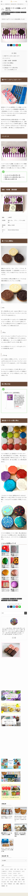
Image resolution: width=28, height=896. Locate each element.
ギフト (19, 873)
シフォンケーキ (4, 875)
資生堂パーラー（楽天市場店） (12, 392)
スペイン (10, 875)
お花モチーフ (17, 12)
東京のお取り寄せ (5, 12)
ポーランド (8, 877)
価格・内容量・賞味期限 (10, 60)
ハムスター (15, 875)
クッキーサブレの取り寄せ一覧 (12, 175)
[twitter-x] (13, 638)
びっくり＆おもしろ (16, 871)
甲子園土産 (10, 883)
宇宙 (8, 881)
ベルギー (3, 877)
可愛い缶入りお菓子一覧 (11, 179)
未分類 (9, 600)
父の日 (5, 883)
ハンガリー (21, 875)
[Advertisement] (14, 674)
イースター (10, 873)
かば (18, 869)
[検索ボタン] (26, 1)
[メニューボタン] (1, 1)
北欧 (19, 879)
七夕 (13, 879)
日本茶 (15, 881)
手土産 (11, 881)
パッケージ (7, 58)
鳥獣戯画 (3, 885)
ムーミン (18, 877)
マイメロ (13, 877)
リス (2, 879)
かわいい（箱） (11, 12)
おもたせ (7, 869)
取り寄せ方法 (7, 65)
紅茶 (14, 883)
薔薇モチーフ (22, 883)
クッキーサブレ (23, 12)
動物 (16, 879)
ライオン (22, 877)
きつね (21, 869)
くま (25, 869)
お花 (15, 869)
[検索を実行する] (25, 613)
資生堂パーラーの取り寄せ (11, 67)
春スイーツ (20, 881)
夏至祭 (23, 879)
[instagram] (15, 638)
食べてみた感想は (8, 63)
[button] (8, 45)
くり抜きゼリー (4, 871)
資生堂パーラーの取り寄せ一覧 (12, 177)
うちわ (3, 869)
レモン (10, 879)
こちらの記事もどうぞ (12, 69)
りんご (23, 871)
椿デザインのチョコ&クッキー (12, 56)
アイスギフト (4, 873)
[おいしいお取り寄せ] (14, 1)
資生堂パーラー (14, 600)
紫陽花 (17, 883)
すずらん (10, 871)
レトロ (6, 879)
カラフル (14, 873)
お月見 (11, 869)
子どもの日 (4, 881)
